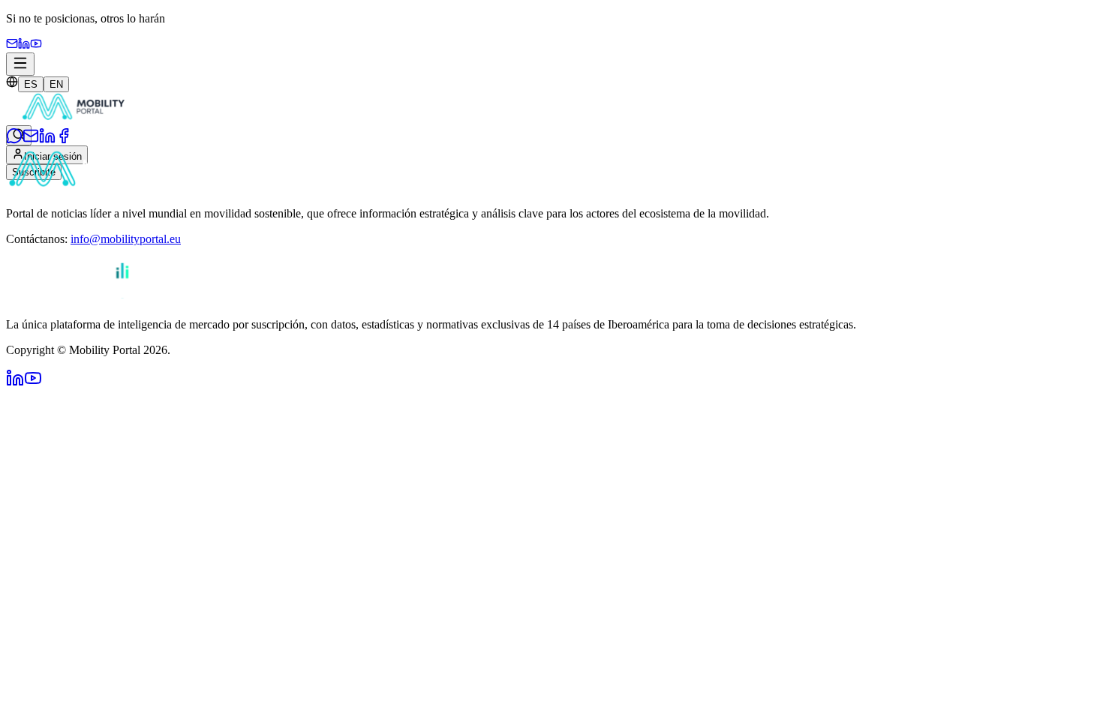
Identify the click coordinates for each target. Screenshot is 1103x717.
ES (31, 84)
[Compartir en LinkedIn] (47, 140)
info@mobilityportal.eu (126, 238)
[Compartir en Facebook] (64, 140)
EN (56, 84)
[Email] (12, 45)
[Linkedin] (24, 45)
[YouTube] (36, 45)
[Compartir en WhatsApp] (14, 140)
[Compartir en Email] (31, 140)
